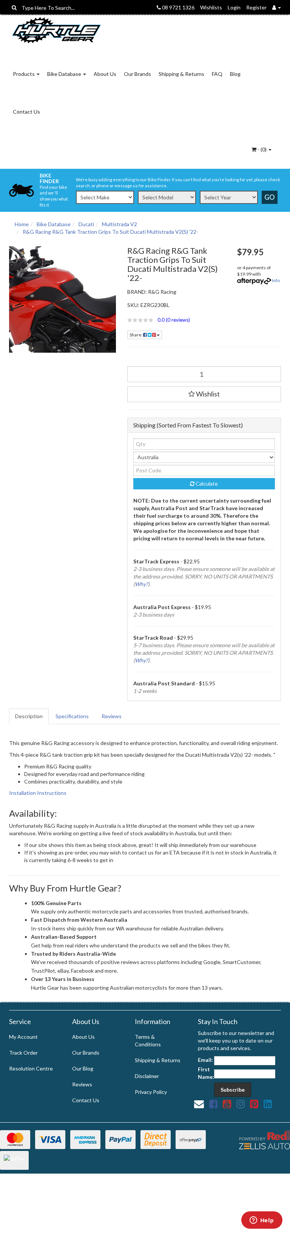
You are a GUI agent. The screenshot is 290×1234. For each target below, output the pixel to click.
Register (256, 7)
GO (269, 197)
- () (262, 149)
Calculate (206, 483)
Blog (235, 74)
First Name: (206, 1073)
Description (29, 716)
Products (24, 74)
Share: (136, 335)
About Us (105, 74)
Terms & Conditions (148, 1040)
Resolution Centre (31, 1068)
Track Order (23, 1052)
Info (276, 280)
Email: (205, 1060)
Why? (141, 584)
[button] (176, 319)
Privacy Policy (151, 1092)
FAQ (217, 74)
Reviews (112, 716)
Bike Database (64, 74)
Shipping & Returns (181, 74)
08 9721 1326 (177, 7)
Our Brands (137, 74)
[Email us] (199, 1104)
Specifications (72, 716)
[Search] (14, 7)
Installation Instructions (37, 793)
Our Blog (82, 1068)
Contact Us (26, 111)
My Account (23, 1036)
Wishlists (211, 7)
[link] (213, 1104)
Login (234, 7)
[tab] (29, 716)
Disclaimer (147, 1076)
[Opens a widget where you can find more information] (261, 1220)
